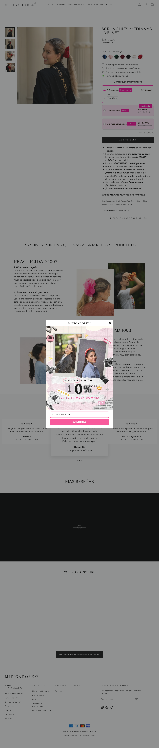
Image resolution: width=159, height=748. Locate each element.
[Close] (110, 323)
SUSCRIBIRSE (79, 422)
